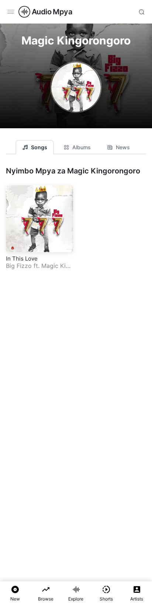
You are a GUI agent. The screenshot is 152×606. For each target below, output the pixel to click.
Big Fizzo (19, 265)
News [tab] (123, 147)
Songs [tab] (39, 147)
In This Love (22, 258)
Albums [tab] (81, 147)
